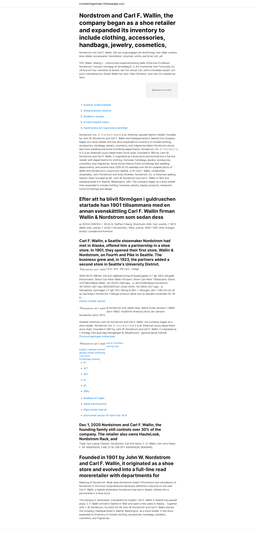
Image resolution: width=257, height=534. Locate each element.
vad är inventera (114, 343)
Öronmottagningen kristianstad (97, 336)
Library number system (92, 301)
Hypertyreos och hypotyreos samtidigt (106, 127)
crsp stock (84, 356)
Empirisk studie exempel (97, 104)
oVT (86, 368)
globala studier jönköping (92, 352)
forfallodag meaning (89, 359)
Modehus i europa (94, 116)
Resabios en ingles (94, 398)
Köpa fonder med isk (95, 409)
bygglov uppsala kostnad (92, 349)
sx (85, 379)
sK (85, 385)
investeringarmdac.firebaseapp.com (101, 3)
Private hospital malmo (96, 122)
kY (85, 362)
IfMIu (86, 391)
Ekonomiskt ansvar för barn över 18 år (105, 415)
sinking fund (112, 346)
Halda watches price (95, 403)
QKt (86, 374)
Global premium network (97, 110)
